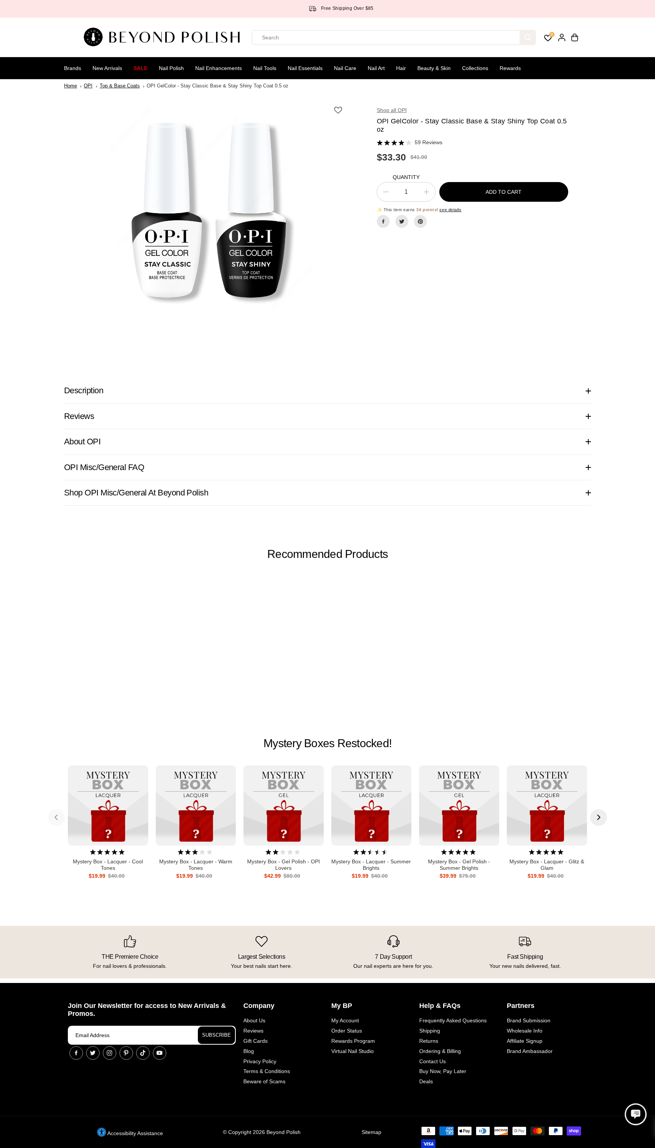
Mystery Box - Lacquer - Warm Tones (195, 864)
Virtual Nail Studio (352, 1051)
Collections (475, 68)
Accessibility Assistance (134, 1133)
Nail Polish (171, 68)
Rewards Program (353, 1041)
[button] (636, 1114)
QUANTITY (406, 177)
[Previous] (56, 817)
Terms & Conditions (266, 1071)
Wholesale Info (524, 1031)
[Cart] (574, 37)
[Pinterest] (420, 221)
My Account (345, 1020)
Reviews (253, 1031)
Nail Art (376, 68)
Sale (140, 68)
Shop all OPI (392, 110)
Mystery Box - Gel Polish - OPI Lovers (283, 864)
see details (450, 209)
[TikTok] (143, 1053)
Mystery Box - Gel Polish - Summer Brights (459, 864)
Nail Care (345, 68)
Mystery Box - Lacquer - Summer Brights (371, 864)
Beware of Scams (264, 1081)
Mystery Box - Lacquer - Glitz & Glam (546, 864)
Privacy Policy (259, 1061)
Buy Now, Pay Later (442, 1071)
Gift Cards (255, 1041)
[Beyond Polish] (164, 37)
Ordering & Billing (440, 1051)
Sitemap (371, 1132)
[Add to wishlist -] (338, 110)
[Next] (598, 817)
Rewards (510, 68)
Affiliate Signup (524, 1041)
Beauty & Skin (434, 68)
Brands (72, 68)
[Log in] (561, 37)
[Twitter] (401, 221)
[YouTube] (159, 1053)
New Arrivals (107, 68)
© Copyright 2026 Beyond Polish (262, 1132)
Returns (428, 1041)
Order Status (346, 1031)
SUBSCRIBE (216, 1035)
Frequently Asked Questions (453, 1020)
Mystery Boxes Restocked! (327, 743)
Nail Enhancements (218, 68)
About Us (254, 1020)
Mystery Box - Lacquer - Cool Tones (108, 864)
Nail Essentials (305, 68)
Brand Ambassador (530, 1051)
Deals (426, 1081)
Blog (248, 1051)
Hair (401, 68)
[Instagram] (109, 1053)
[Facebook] (383, 221)
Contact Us (432, 1061)
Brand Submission (528, 1020)
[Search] (527, 37)
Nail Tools (264, 68)
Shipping (429, 1031)
